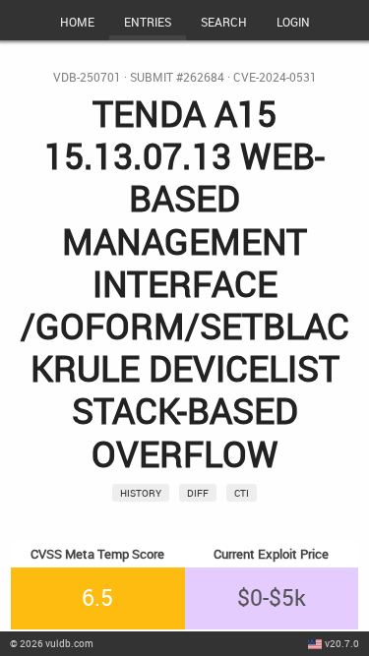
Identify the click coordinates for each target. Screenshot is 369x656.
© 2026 (51, 643)
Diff (198, 493)
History (140, 493)
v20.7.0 (342, 643)
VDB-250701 (87, 77)
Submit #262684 (177, 77)
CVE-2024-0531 (275, 77)
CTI (241, 493)
